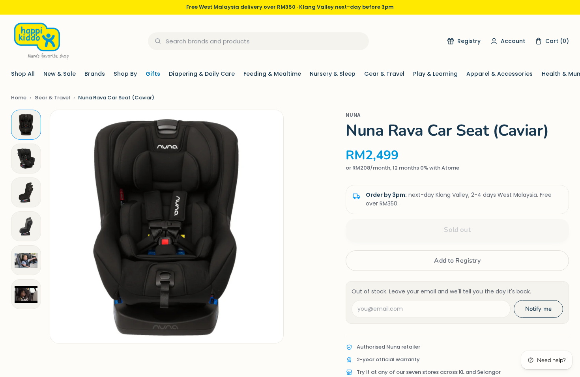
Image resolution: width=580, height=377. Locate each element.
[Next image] (269, 226)
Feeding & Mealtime (272, 74)
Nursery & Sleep (332, 74)
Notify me (538, 309)
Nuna (353, 115)
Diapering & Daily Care (202, 74)
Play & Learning (435, 74)
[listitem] (26, 125)
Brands (94, 74)
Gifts (153, 74)
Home (18, 97)
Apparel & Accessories (499, 74)
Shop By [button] (125, 74)
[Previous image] (64, 226)
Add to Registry (457, 260)
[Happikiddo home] (40, 41)
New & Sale (59, 74)
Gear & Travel (384, 74)
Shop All (23, 74)
